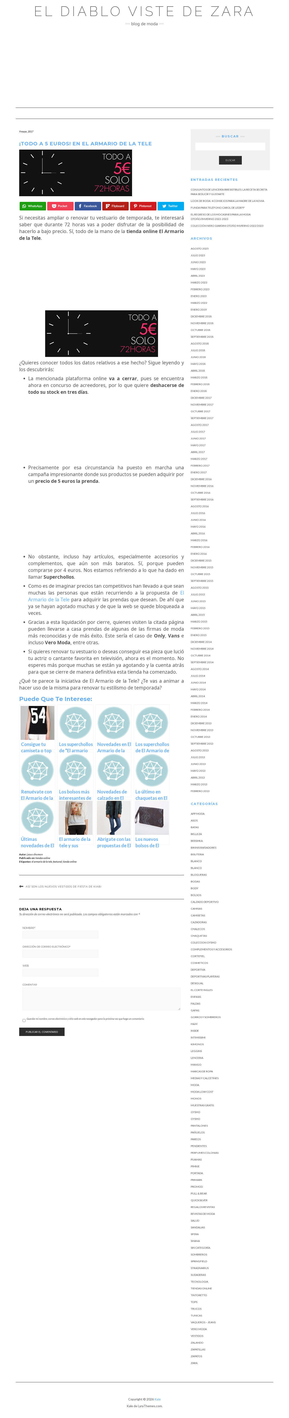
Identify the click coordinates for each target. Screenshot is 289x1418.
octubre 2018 (200, 330)
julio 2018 (198, 350)
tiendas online (42, 857)
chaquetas (199, 935)
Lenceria (197, 1057)
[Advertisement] (144, 67)
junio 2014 (198, 682)
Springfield (199, 1261)
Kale (157, 1399)
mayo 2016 (198, 526)
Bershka (197, 840)
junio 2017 (198, 438)
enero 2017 (199, 472)
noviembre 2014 (202, 648)
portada (197, 1173)
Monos (196, 1098)
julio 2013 (198, 757)
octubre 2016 (200, 492)
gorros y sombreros (206, 1017)
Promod (197, 1186)
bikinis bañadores (203, 847)
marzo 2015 (199, 621)
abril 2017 (198, 452)
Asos (194, 820)
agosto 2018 (200, 343)
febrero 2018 (200, 384)
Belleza (196, 834)
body (194, 888)
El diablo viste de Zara (144, 11)
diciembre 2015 (201, 560)
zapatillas (198, 1349)
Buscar (230, 160)
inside (195, 1030)
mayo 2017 (198, 445)
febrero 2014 (200, 709)
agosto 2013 (200, 750)
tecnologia (199, 1281)
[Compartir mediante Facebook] (88, 206)
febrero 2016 (200, 547)
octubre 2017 (200, 411)
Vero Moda (199, 1329)
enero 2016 (199, 553)
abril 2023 (198, 275)
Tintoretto (199, 1295)
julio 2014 (198, 675)
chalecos (198, 929)
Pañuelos (198, 1132)
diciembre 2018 (201, 316)
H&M (194, 1024)
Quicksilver (199, 1200)
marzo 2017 (199, 458)
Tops (194, 1302)
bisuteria (197, 854)
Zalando (197, 1342)
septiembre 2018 (202, 336)
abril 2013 (198, 777)
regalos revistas (203, 1207)
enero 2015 (199, 635)
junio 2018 (198, 357)
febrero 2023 (200, 289)
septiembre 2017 (202, 418)
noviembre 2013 (202, 730)
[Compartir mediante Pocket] (60, 206)
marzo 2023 (199, 282)
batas (195, 827)
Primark (196, 1180)
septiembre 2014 (202, 662)
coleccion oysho (203, 942)
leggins (196, 1051)
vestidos (197, 1336)
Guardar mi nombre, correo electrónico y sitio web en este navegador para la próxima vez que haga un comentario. (85, 1018)
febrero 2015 (200, 628)
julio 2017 (198, 431)
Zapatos (196, 1356)
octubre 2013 (200, 736)
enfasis (196, 996)
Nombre (29, 928)
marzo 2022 (199, 302)
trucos (196, 1308)
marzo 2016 (199, 540)
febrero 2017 (200, 465)
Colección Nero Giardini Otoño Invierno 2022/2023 (227, 225)
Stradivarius (200, 1268)
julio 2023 (198, 255)
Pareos (196, 1139)
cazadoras (199, 922)
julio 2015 (198, 594)
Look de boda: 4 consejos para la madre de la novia (227, 201)
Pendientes (199, 1146)
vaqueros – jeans (203, 1322)
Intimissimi (198, 1037)
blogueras (199, 874)
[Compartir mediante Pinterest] (143, 206)
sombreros (199, 1254)
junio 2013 (198, 764)
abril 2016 (198, 533)
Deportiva (198, 969)
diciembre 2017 (201, 397)
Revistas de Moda (203, 1213)
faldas (195, 1003)
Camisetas (198, 915)
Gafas (195, 1010)
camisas (196, 908)
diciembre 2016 (201, 479)
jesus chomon (35, 854)
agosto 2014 (200, 669)
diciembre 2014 (201, 642)
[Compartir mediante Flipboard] (115, 206)
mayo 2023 (198, 269)
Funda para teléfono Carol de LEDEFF (218, 207)
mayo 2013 (198, 770)
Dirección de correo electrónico (46, 946)
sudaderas (198, 1274)
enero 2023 (199, 296)
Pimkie (195, 1166)
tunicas (196, 1315)
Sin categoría (200, 1247)
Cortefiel (198, 956)
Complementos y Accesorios (211, 949)
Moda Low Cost (202, 1091)
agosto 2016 (200, 506)
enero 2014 (199, 716)
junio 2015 (198, 601)
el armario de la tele (42, 861)
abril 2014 (198, 696)
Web (26, 965)
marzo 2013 (199, 784)
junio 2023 (198, 262)
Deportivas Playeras (205, 976)
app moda (198, 813)
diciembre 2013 (201, 723)
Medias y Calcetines (205, 1078)
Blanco (196, 861)
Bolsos (196, 895)
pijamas (196, 1159)
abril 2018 (198, 370)
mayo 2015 (198, 608)
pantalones (199, 1125)
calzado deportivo (205, 902)
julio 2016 (198, 513)
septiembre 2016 (202, 499)
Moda (195, 1085)
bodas (195, 881)
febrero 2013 (200, 791)
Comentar (30, 984)
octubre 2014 (200, 655)
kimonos (197, 1044)
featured (57, 861)
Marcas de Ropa (202, 1071)
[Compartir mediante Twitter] (171, 206)
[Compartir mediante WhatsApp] (33, 206)
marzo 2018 (199, 377)
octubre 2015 (200, 574)
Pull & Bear (199, 1193)
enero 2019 (199, 309)
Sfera (195, 1234)
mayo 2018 (198, 364)
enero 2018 (199, 391)
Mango (196, 1064)
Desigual (197, 983)
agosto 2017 (200, 425)
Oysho (195, 1112)
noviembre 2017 (202, 404)
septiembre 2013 (202, 743)
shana (195, 1241)
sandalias (198, 1227)
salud (195, 1220)
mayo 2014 (198, 689)
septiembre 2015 (202, 581)
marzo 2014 (199, 703)
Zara (194, 1363)
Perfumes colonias (205, 1152)
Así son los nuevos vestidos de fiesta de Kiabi (64, 886)
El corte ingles (201, 990)
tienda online (70, 861)
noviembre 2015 (202, 567)
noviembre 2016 (202, 486)
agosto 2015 (200, 587)
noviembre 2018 (202, 323)
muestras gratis (202, 1105)
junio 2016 (198, 519)
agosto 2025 (200, 248)
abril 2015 (198, 614)
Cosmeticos (199, 963)
